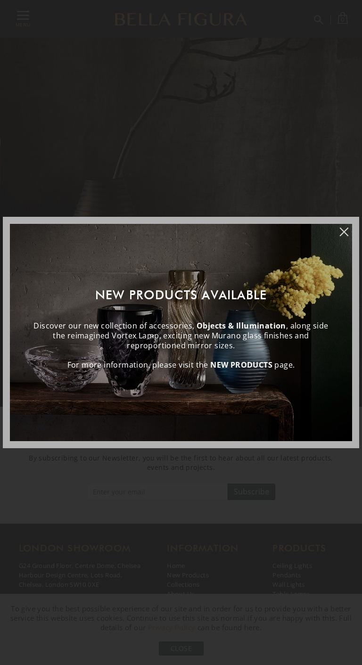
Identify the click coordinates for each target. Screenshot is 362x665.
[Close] (348, 227)
